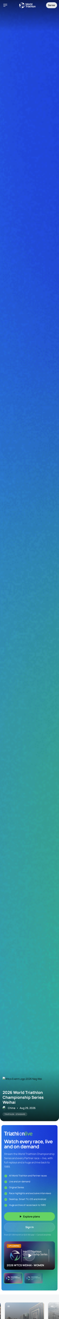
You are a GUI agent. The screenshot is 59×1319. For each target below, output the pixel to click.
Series (51, 5)
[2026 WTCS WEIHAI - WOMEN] (13, 1278)
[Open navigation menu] (5, 5)
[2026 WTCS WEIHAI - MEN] (33, 1278)
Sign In (29, 1227)
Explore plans (31, 1216)
